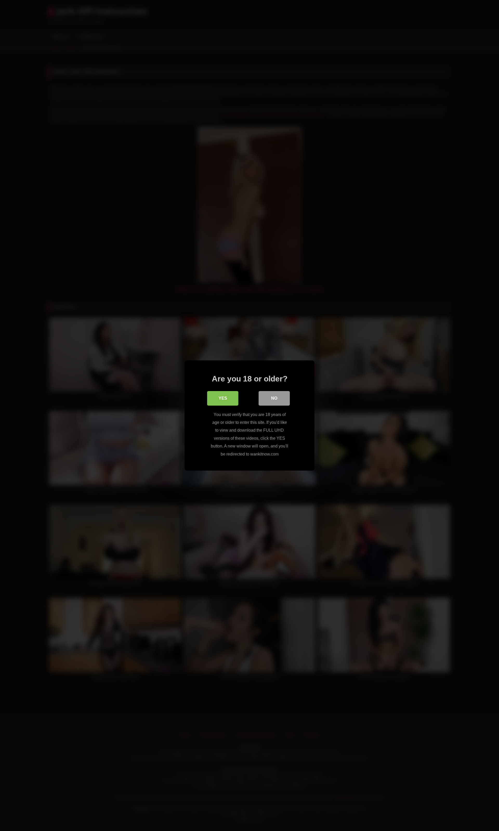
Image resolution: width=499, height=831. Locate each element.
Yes (223, 398)
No (274, 398)
